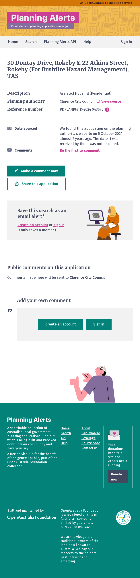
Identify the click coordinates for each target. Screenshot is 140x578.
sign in (58, 225)
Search (66, 433)
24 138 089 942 (79, 527)
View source (111, 101)
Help (64, 443)
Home (65, 428)
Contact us (89, 448)
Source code (90, 443)
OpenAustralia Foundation (80, 511)
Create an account (33, 225)
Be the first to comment (80, 150)
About (85, 428)
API (63, 438)
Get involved (90, 433)
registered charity (80, 515)
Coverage (88, 438)
